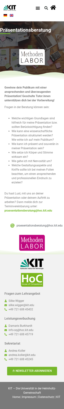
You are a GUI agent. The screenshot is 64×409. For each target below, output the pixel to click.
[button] (37, 8)
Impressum (29, 397)
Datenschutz (46, 397)
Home (16, 397)
